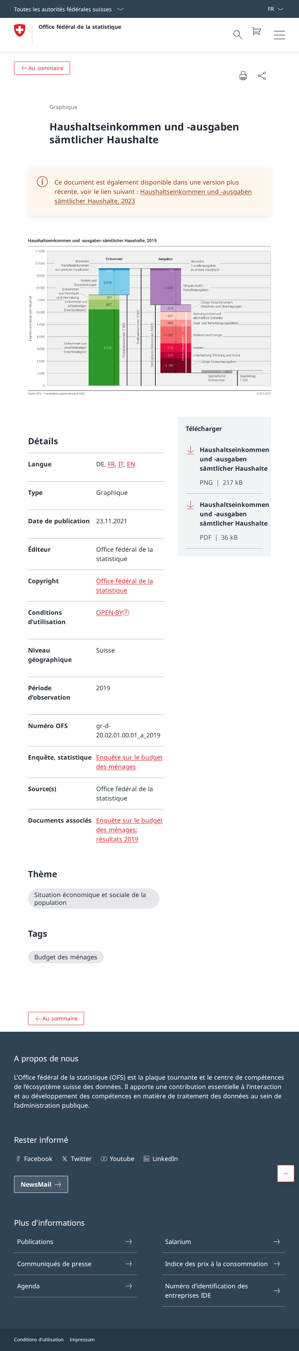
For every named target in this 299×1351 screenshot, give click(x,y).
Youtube (122, 1158)
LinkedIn (165, 1158)
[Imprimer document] (243, 75)
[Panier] (256, 31)
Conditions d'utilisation (38, 1339)
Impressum (82, 1339)
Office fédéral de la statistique (80, 26)
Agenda (28, 1286)
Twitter (81, 1158)
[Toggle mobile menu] (279, 35)
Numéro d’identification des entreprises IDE (206, 1291)
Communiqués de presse (54, 1264)
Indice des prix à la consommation (216, 1264)
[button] (285, 1173)
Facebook (38, 1158)
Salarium (178, 1241)
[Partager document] (261, 75)
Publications (35, 1241)
